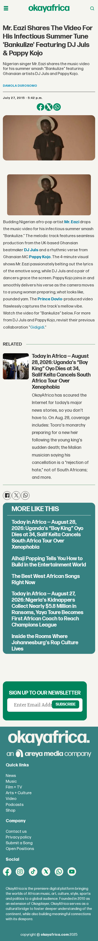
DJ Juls (31, 249)
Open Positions (20, 848)
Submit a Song (19, 842)
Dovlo (56, 299)
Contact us (16, 831)
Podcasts (15, 804)
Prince (44, 299)
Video (11, 798)
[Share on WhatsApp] (57, 107)
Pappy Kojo (40, 256)
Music (11, 781)
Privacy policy (18, 837)
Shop (10, 810)
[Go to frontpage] (49, 8)
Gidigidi (37, 327)
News (11, 775)
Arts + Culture (19, 792)
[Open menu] (6, 8)
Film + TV (14, 787)
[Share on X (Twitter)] (49, 107)
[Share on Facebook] (40, 107)
